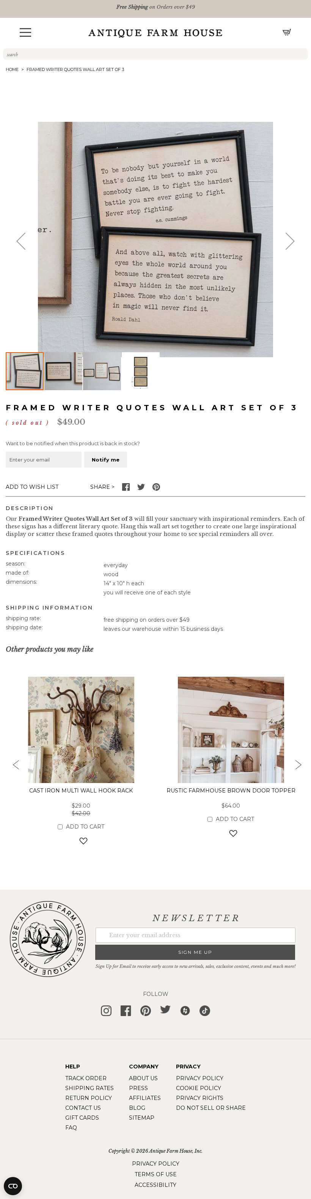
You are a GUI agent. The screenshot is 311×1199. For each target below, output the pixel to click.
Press (138, 1088)
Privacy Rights (199, 1098)
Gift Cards (82, 1117)
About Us (143, 1078)
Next (298, 767)
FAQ (71, 1127)
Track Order (86, 1078)
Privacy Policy (199, 1078)
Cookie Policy (198, 1088)
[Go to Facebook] (126, 488)
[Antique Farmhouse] (155, 33)
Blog (137, 1107)
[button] (25, 32)
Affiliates (145, 1098)
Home (12, 69)
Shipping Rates (89, 1088)
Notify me (105, 460)
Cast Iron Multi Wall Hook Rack (81, 790)
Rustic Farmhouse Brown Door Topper (230, 790)
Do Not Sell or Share (211, 1107)
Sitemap (141, 1117)
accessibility (155, 1185)
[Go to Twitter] (141, 488)
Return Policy (88, 1098)
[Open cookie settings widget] (13, 1186)
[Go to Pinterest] (156, 488)
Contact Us (83, 1107)
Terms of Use (156, 1174)
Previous (13, 767)
